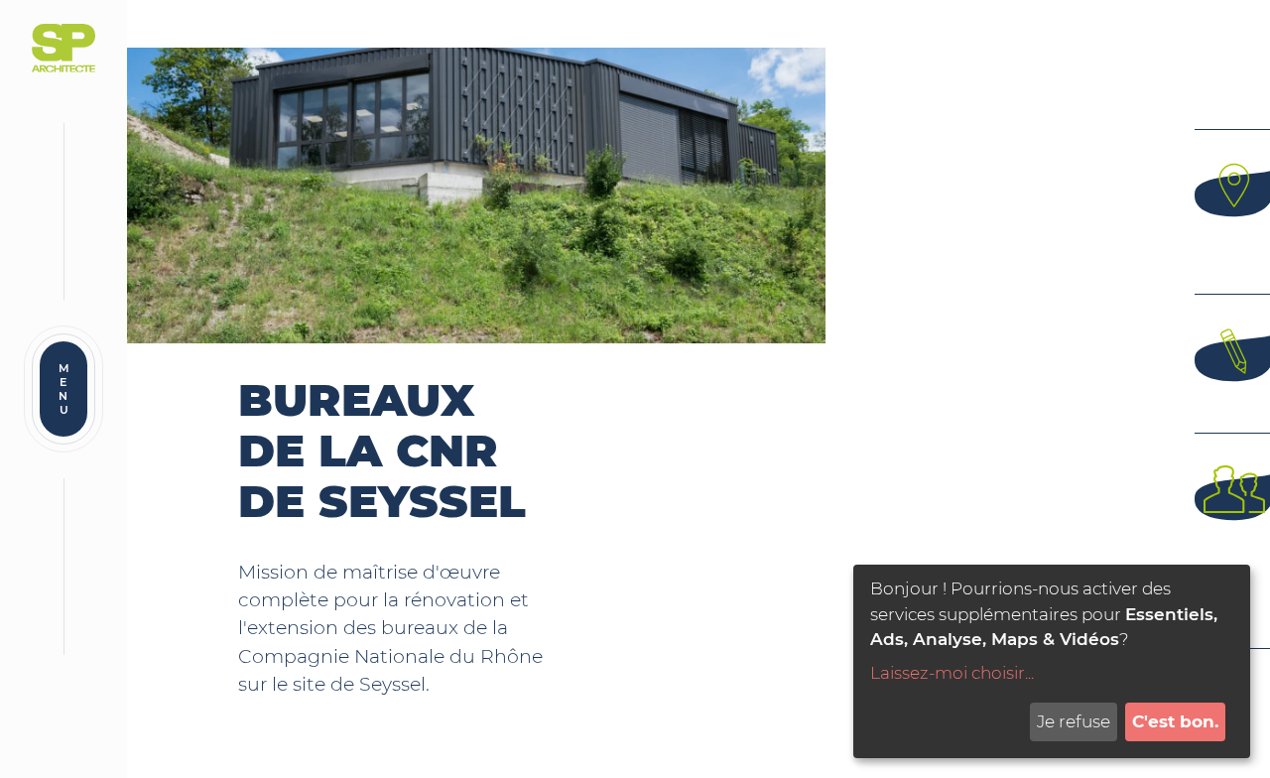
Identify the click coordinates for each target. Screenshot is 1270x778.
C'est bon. (1175, 721)
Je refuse (1073, 721)
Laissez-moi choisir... (952, 673)
